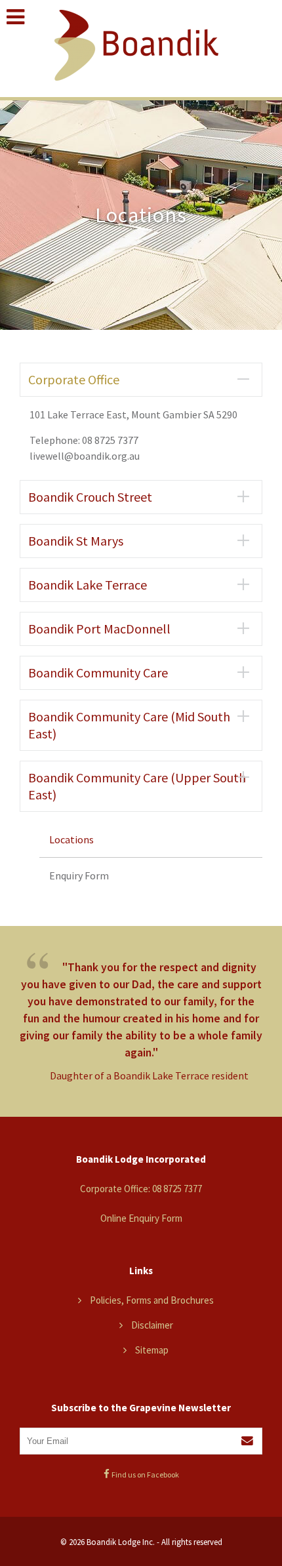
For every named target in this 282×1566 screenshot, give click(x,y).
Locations (71, 839)
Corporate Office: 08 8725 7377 (141, 1188)
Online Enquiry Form (141, 1218)
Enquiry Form (79, 875)
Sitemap (152, 1350)
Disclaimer (152, 1325)
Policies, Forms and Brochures (152, 1300)
